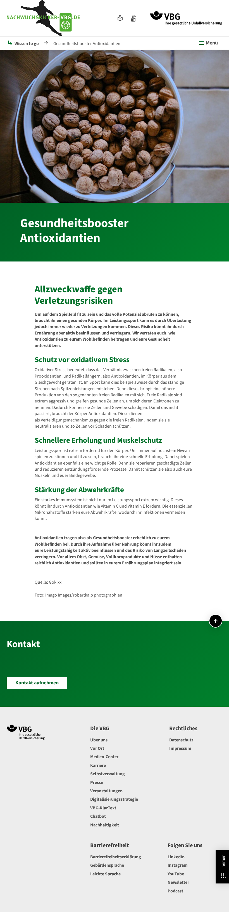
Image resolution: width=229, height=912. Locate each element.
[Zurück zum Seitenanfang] (215, 621)
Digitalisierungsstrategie (114, 799)
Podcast (175, 891)
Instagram (178, 865)
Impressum (180, 748)
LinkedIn (176, 857)
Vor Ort (97, 748)
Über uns (99, 740)
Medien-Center (104, 757)
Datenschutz (181, 740)
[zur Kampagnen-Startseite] (43, 18)
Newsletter (178, 882)
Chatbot (98, 816)
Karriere (98, 765)
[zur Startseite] (186, 18)
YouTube (176, 874)
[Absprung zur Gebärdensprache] (133, 18)
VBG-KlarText (103, 808)
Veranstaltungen (106, 791)
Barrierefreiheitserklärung (115, 857)
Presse (96, 782)
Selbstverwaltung (107, 774)
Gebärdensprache (107, 865)
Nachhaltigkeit (104, 825)
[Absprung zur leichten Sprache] (120, 18)
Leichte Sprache (105, 874)
